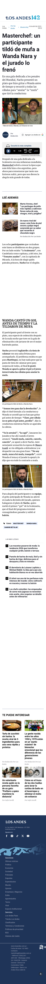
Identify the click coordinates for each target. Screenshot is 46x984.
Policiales (9, 875)
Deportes (8, 878)
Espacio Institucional (13, 909)
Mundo (8, 885)
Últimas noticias (11, 861)
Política (8, 865)
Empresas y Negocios (13, 892)
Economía (9, 868)
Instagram (12, 836)
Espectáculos (10, 882)
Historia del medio (12, 936)
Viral (7, 905)
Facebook (6, 836)
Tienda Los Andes (12, 919)
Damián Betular (11, 527)
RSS (7, 933)
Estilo (7, 895)
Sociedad (9, 871)
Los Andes (4, 27)
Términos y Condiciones (14, 926)
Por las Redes (13, 27)
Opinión (8, 888)
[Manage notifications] (41, 974)
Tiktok (17, 836)
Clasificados (10, 922)
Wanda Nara (32, 523)
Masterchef (18, 523)
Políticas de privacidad (14, 929)
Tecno (7, 902)
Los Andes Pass (11, 916)
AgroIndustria (10, 899)
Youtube (28, 836)
